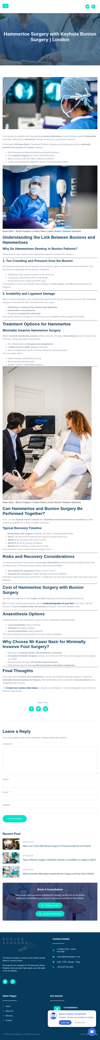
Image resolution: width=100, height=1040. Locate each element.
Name (6, 779)
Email (6, 792)
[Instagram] (12, 981)
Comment (8, 744)
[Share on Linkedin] (45, 708)
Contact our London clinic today (22, 688)
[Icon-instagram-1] (93, 7)
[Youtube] (87, 7)
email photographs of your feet (58, 603)
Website (6, 805)
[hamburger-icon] (5, 6)
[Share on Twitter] (38, 708)
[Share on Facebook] (31, 708)
